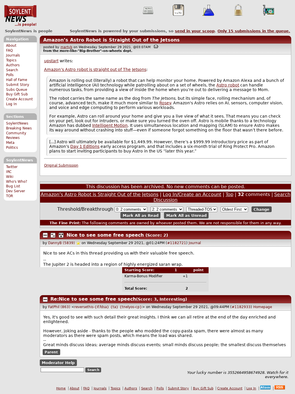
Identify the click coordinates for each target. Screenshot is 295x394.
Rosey (165, 103)
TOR (9, 196)
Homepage (262, 307)
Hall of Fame (16, 80)
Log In (11, 104)
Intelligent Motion (110, 125)
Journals (13, 55)
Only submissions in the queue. (254, 31)
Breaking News (19, 128)
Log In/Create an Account (192, 194)
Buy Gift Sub (17, 94)
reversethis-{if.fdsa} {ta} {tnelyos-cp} (108, 307)
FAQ (9, 50)
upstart (51, 61)
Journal (195, 243)
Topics (11, 60)
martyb (66, 47)
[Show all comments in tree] (61, 235)
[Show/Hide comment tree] (53, 235)
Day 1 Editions (84, 146)
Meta (10, 143)
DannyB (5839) (61, 243)
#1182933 (241, 307)
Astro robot (227, 85)
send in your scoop (195, 31)
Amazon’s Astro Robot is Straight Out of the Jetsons (111, 40)
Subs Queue (16, 90)
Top (229, 194)
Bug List (13, 186)
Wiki (9, 177)
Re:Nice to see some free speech (93, 299)
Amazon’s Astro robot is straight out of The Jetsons (95, 69)
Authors (13, 65)
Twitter (12, 167)
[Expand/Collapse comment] (45, 235)
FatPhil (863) (59, 307)
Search (12, 70)
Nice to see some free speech (105, 235)
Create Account (19, 99)
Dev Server (15, 191)
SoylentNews (20, 15)
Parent (51, 352)
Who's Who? (16, 182)
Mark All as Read (140, 215)
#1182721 (176, 243)
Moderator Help (58, 363)
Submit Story (17, 85)
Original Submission (61, 165)
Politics (12, 148)
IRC (9, 172)
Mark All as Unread (186, 215)
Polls (10, 75)
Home (61, 388)
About (11, 46)
